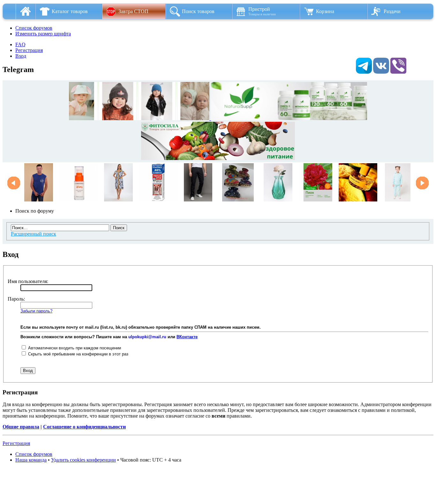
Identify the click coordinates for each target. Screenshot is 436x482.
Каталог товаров (70, 11)
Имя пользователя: (28, 281)
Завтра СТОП (133, 11)
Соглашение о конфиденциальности (84, 426)
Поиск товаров (198, 11)
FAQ (20, 44)
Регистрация (29, 50)
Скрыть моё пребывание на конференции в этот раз (77, 354)
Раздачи (392, 11)
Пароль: (16, 299)
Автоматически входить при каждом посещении (74, 348)
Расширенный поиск (33, 234)
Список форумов (33, 28)
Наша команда (31, 460)
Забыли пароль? (36, 311)
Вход (20, 56)
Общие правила (21, 426)
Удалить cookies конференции (83, 460)
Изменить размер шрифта (43, 33)
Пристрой (262, 11)
